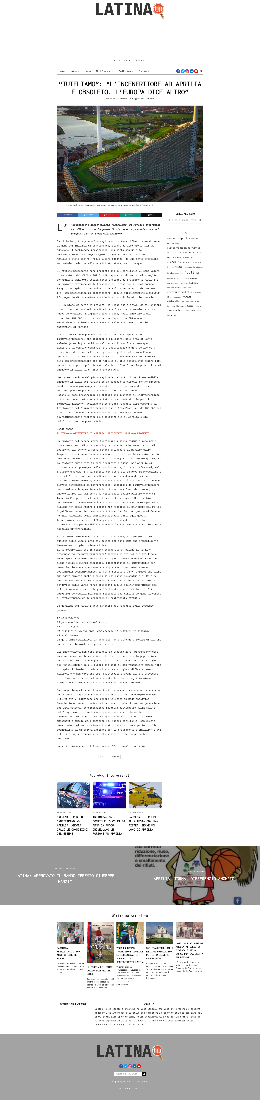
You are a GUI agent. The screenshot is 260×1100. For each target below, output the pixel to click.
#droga (180, 257)
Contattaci (144, 71)
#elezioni (190, 257)
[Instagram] (187, 71)
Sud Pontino (125, 71)
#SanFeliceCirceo (187, 301)
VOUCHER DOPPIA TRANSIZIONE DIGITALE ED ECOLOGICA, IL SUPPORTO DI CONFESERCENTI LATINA (130, 955)
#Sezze (190, 306)
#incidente (198, 267)
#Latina (192, 272)
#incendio (187, 267)
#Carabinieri (173, 243)
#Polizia (170, 287)
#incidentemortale (175, 273)
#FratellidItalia (194, 262)
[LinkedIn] (192, 71)
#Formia (182, 261)
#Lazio (178, 278)
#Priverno (187, 287)
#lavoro (170, 278)
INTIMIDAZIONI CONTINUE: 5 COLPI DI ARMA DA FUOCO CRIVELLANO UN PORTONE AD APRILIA (109, 825)
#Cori (185, 253)
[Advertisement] (130, 39)
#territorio (189, 310)
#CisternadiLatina (178, 247)
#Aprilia (103, 757)
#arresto (194, 239)
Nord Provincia (103, 71)
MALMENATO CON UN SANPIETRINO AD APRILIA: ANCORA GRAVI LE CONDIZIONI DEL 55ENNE (72, 825)
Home (62, 71)
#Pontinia (178, 287)
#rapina (198, 292)
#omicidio (193, 283)
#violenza (171, 315)
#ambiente (172, 238)
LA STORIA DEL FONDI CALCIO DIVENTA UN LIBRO (99, 970)
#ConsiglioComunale (174, 253)
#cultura (171, 257)
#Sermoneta (181, 306)
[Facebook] (178, 71)
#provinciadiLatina (180, 291)
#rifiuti (115, 757)
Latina (88, 71)
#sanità (198, 302)
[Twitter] (183, 71)
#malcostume (190, 278)
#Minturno (184, 283)
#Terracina (174, 310)
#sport (197, 306)
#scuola (171, 306)
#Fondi (171, 261)
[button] (200, 220)
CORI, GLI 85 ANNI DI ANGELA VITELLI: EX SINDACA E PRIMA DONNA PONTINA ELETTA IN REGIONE (189, 950)
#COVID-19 (195, 252)
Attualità (150, 99)
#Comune (195, 248)
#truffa (199, 311)
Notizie (73, 71)
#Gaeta (178, 266)
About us (139, 1088)
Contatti (128, 1088)
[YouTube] (196, 71)
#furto (170, 267)
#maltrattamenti (173, 283)
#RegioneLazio (174, 297)
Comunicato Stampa (117, 99)
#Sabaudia (173, 301)
